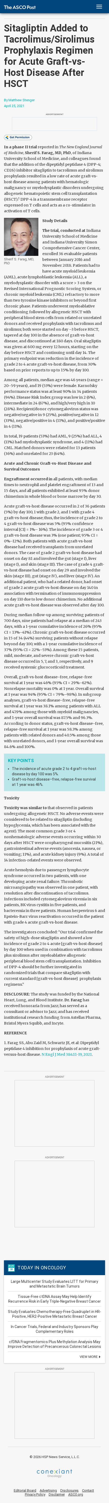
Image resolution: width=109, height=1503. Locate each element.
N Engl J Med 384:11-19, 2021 (67, 1054)
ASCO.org (75, 1494)
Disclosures (69, 1490)
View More (89, 1357)
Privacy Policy (35, 1494)
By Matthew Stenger (19, 100)
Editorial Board (25, 1490)
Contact (88, 1490)
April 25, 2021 (14, 106)
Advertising (48, 1490)
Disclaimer (57, 1494)
